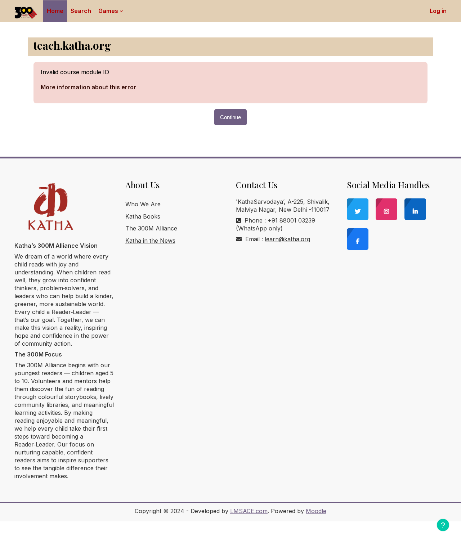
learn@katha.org (287, 239)
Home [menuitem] (55, 10)
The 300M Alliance (151, 228)
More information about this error (88, 87)
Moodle (316, 511)
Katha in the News (150, 240)
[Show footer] (443, 525)
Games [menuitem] (108, 10)
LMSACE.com (249, 511)
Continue (230, 117)
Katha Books (142, 216)
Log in (438, 10)
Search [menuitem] (81, 10)
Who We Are (143, 204)
